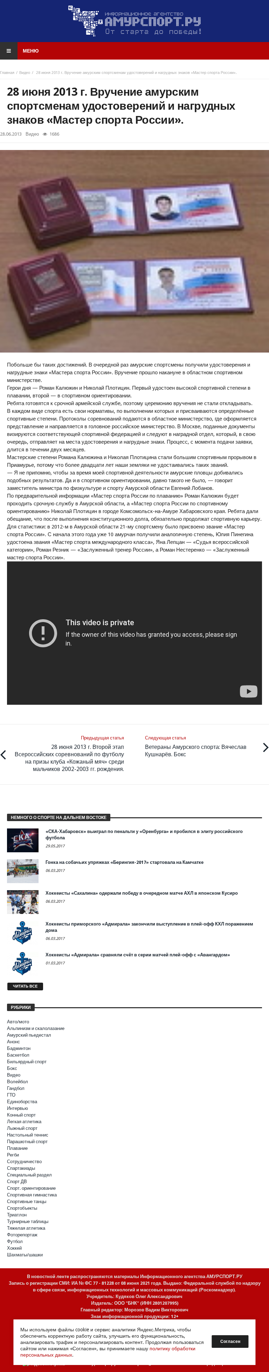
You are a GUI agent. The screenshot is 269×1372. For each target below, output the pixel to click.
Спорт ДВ (17, 1181)
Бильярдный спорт (27, 1061)
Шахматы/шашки (25, 1254)
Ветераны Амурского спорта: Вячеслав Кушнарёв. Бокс (196, 746)
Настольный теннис (27, 1135)
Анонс (13, 1041)
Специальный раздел (29, 1175)
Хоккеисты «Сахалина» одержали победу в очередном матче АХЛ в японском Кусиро (142, 893)
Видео (24, 72)
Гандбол (16, 1088)
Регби (13, 1155)
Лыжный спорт (22, 1128)
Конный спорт (21, 1115)
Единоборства (22, 1101)
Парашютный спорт (27, 1141)
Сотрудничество (24, 1161)
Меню (31, 51)
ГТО (11, 1095)
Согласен (230, 1341)
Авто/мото (18, 1021)
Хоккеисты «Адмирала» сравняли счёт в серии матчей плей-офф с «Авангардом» (138, 954)
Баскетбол (18, 1055)
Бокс (12, 1068)
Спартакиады (21, 1168)
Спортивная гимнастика (32, 1194)
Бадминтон (18, 1048)
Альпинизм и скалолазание (35, 1028)
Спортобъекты (22, 1208)
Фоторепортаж (22, 1234)
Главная (7, 72)
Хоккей (14, 1248)
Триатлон (17, 1214)
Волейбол (17, 1081)
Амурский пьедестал (29, 1035)
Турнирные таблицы (27, 1221)
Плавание (17, 1148)
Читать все (25, 986)
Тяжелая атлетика (26, 1228)
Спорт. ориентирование (31, 1188)
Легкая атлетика (24, 1121)
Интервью (17, 1108)
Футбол (15, 1241)
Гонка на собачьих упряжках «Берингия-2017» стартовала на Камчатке (125, 862)
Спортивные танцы (26, 1201)
